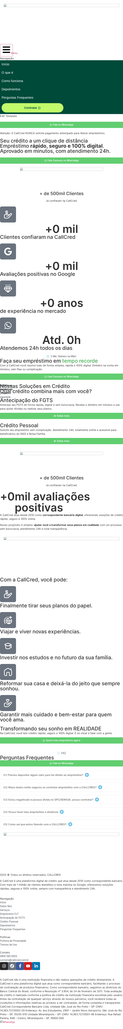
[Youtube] (28, 966)
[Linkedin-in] (36, 966)
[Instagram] (4, 966)
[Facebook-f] (20, 966)
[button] (61, 774)
